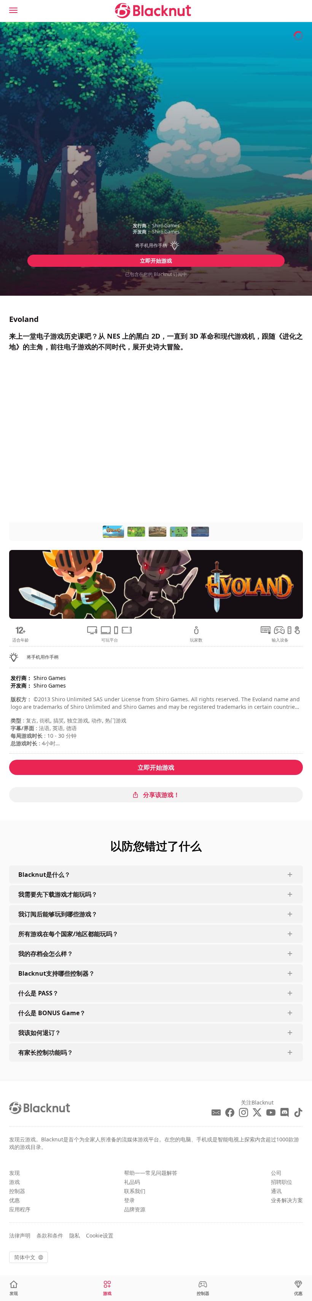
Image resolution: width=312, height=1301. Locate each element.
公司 (276, 1172)
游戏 (14, 1181)
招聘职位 (281, 1181)
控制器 (17, 1191)
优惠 (14, 1200)
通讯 (276, 1191)
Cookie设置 (99, 1235)
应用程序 (19, 1209)
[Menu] (13, 10)
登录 (129, 1200)
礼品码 (132, 1181)
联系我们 (134, 1191)
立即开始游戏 (156, 260)
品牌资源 (134, 1209)
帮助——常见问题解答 (150, 1172)
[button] (156, 245)
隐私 (74, 1235)
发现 (14, 1172)
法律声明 (19, 1235)
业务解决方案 (287, 1200)
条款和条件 (50, 1235)
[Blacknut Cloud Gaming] (153, 10)
